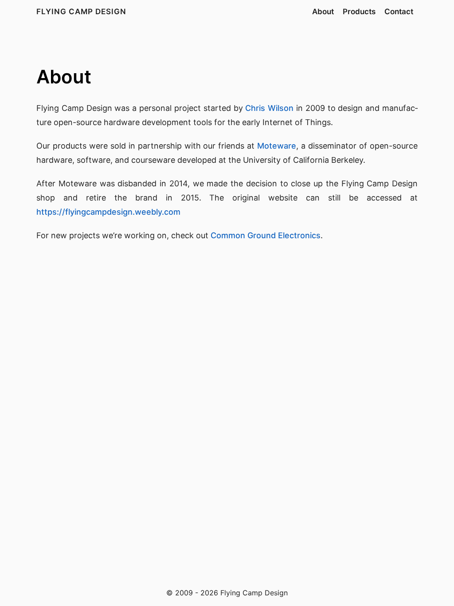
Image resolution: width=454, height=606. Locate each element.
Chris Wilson (269, 108)
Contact (398, 11)
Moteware (276, 145)
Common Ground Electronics (266, 235)
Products (359, 11)
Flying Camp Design (81, 11)
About (323, 11)
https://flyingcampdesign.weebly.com (108, 211)
